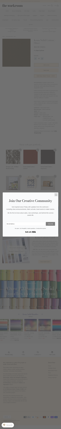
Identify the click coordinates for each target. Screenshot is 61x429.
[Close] (56, 194)
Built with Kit (30, 232)
